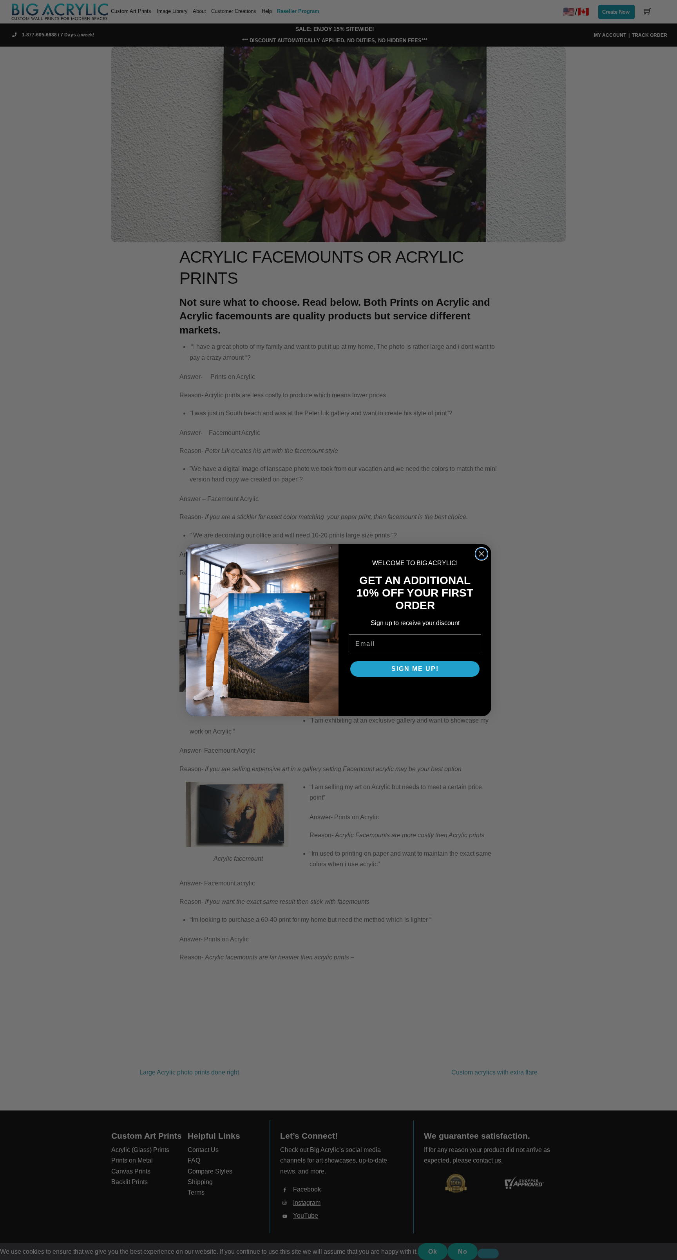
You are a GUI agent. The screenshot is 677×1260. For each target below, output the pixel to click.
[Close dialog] (481, 554)
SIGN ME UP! (415, 668)
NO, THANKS (415, 692)
